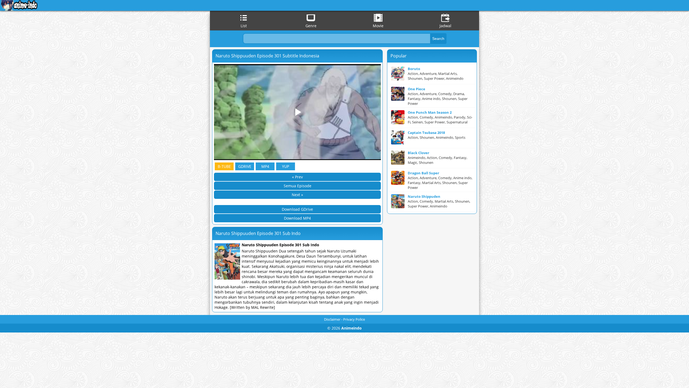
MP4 (265, 166)
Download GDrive (297, 209)
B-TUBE (224, 166)
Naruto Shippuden (424, 196)
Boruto (414, 68)
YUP (285, 166)
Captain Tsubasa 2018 (426, 132)
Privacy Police (354, 319)
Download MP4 (297, 218)
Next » (297, 194)
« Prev (297, 176)
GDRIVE (244, 166)
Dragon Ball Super (423, 173)
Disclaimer (332, 319)
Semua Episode (297, 185)
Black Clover (418, 152)
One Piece (416, 88)
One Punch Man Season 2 (430, 112)
